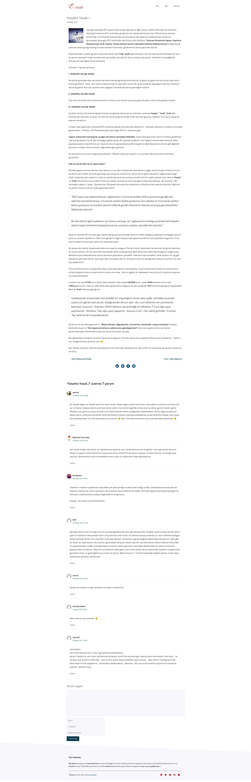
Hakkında (176, 6)
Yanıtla (72, 425)
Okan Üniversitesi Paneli (81, 359)
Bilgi (166, 6)
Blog (157, 6)
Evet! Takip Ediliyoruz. (173, 359)
